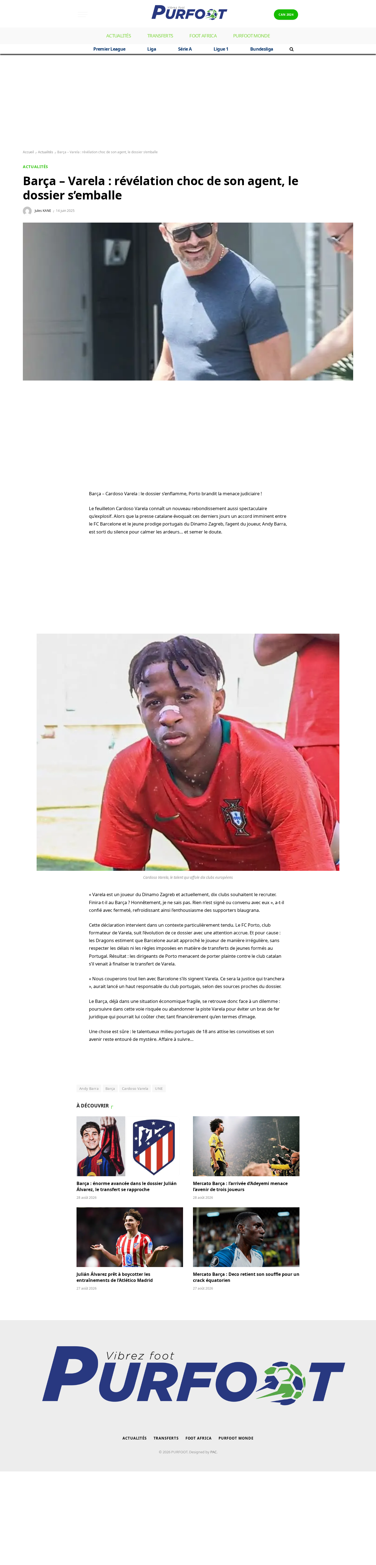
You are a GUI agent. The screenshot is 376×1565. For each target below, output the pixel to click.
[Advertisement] (188, 102)
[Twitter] (32, 433)
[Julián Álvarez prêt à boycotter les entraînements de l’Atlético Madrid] (130, 1237)
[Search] (291, 49)
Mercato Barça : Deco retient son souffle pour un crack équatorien (246, 1277)
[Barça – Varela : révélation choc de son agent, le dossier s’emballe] (188, 302)
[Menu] (83, 14)
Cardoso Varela (135, 1088)
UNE (159, 1088)
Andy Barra (89, 1088)
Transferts (160, 35)
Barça (110, 1088)
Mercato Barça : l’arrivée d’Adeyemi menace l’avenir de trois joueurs (240, 1186)
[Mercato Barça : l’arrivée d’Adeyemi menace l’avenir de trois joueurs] (246, 1146)
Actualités (118, 35)
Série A (185, 49)
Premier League (109, 49)
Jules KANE (43, 210)
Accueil (28, 152)
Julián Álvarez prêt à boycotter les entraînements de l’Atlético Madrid (115, 1277)
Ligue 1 (221, 49)
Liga (151, 49)
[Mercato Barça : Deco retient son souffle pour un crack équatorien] (246, 1237)
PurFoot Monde (251, 35)
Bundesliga (261, 49)
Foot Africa (203, 35)
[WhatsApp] (32, 407)
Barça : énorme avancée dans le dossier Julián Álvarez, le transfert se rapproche (127, 1186)
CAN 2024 (286, 14)
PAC (213, 1451)
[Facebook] (32, 420)
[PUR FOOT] (188, 14)
